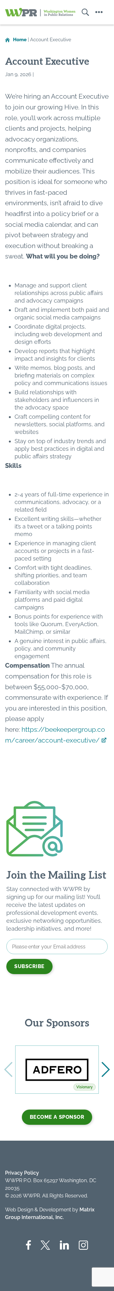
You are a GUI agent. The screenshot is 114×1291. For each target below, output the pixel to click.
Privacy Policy (22, 1173)
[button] (106, 1069)
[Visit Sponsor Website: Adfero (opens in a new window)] (57, 1069)
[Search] (82, 12)
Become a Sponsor (57, 1117)
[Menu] (99, 12)
